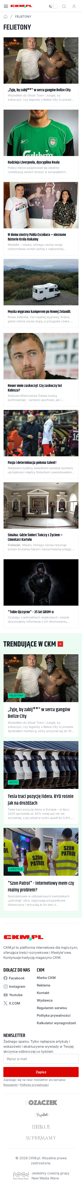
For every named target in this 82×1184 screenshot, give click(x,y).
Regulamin (10, 1084)
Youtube (15, 995)
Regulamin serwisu (52, 1008)
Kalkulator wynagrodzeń (56, 1023)
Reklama (43, 985)
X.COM (14, 1003)
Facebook (17, 978)
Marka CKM (46, 978)
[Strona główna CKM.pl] (21, 6)
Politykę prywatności (34, 1084)
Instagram (17, 986)
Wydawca (45, 1000)
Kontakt (43, 993)
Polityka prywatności (53, 1015)
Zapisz (41, 1072)
